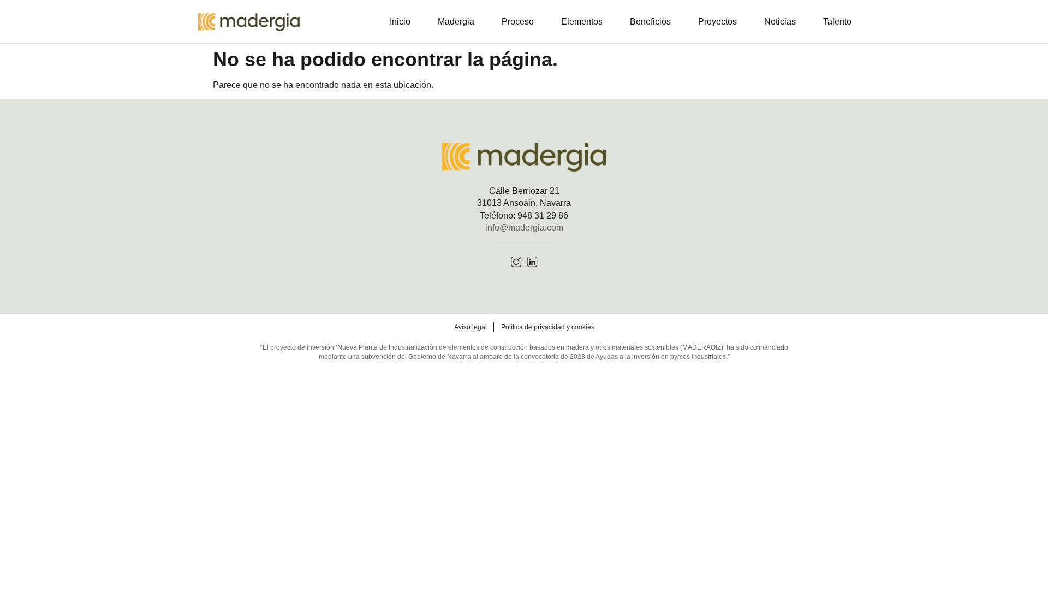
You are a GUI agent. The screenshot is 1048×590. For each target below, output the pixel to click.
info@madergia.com (524, 227)
